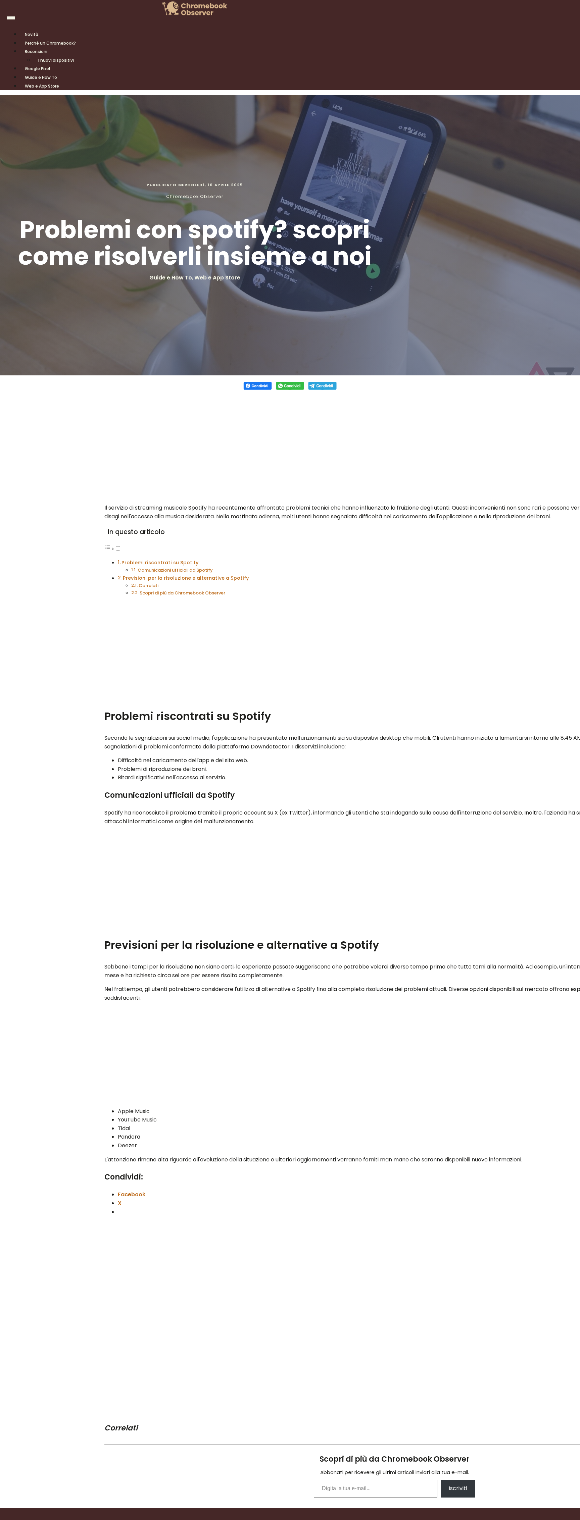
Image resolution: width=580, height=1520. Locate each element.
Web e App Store (42, 86)
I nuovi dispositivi (56, 60)
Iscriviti (458, 1488)
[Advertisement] (290, 443)
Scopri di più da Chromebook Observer (182, 593)
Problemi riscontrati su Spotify (160, 562)
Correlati (148, 585)
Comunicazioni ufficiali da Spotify (175, 570)
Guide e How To (170, 277)
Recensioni (36, 51)
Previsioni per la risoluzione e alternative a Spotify (186, 578)
